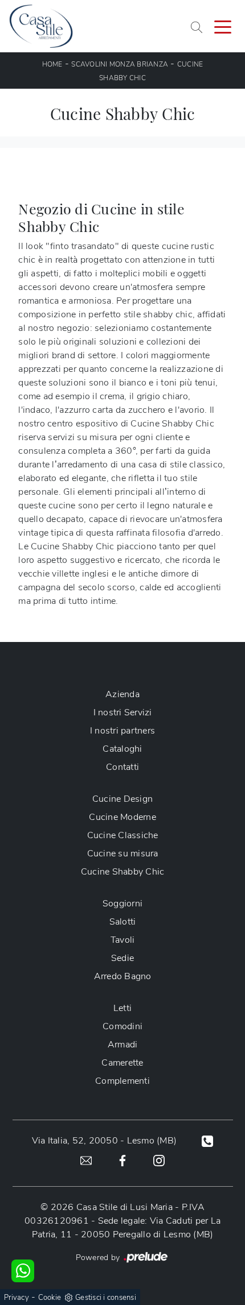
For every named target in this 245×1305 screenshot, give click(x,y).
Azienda (122, 694)
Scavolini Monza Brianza (119, 64)
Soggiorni (122, 903)
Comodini (122, 1026)
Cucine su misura (122, 853)
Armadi (123, 1044)
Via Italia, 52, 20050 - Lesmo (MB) (104, 1140)
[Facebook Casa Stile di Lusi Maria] (122, 1160)
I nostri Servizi (122, 712)
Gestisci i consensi (105, 1297)
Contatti (122, 767)
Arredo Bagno (123, 976)
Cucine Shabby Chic (123, 871)
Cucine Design (122, 799)
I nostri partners (122, 730)
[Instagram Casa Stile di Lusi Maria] (159, 1160)
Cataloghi (122, 749)
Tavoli (123, 940)
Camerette (122, 1063)
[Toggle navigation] (222, 26)
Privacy (16, 1297)
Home (52, 64)
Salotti (122, 921)
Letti (122, 1008)
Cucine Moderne (122, 817)
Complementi (122, 1081)
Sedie (122, 958)
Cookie (50, 1297)
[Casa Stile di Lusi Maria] (41, 26)
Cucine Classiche (122, 835)
